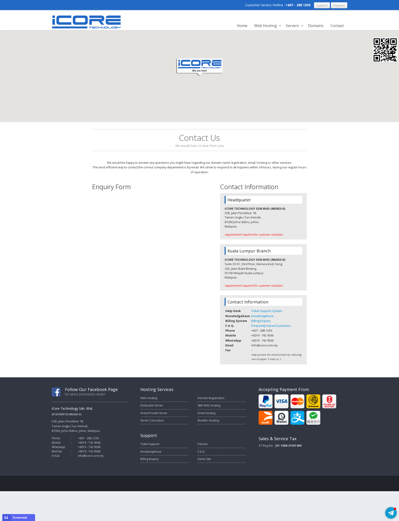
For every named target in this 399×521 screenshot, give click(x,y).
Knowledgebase (262, 316)
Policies (203, 444)
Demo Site (204, 459)
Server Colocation (152, 420)
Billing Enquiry (260, 321)
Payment (339, 5)
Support (322, 5)
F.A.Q (201, 452)
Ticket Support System (266, 311)
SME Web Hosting (209, 405)
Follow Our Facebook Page (91, 389)
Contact (337, 25)
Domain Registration (211, 398)
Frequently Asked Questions (271, 326)
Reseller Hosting (208, 420)
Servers (292, 25)
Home (242, 25)
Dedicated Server (151, 405)
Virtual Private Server (153, 413)
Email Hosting (206, 413)
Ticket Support (149, 444)
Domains (315, 25)
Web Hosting (265, 25)
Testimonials (19, 517)
